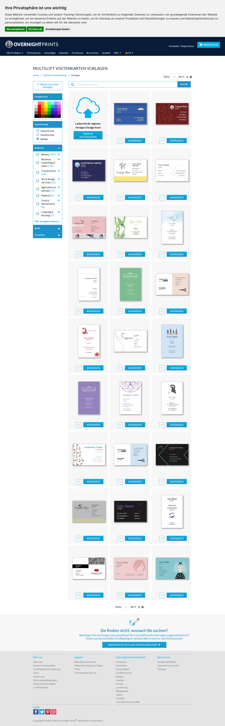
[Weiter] (187, 77)
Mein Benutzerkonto (85, 661)
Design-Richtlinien (166, 661)
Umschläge (50, 52)
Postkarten (77, 52)
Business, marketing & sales (48, 162)
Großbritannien (124, 672)
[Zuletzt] (190, 77)
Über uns (38, 661)
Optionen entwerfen (168, 665)
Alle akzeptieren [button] (16, 29)
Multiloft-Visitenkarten (55, 75)
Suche (184, 84)
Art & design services (48, 181)
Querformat (47, 130)
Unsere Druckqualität (44, 665)
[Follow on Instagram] (54, 712)
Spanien (120, 680)
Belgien (120, 676)
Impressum (39, 676)
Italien (119, 694)
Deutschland (122, 669)
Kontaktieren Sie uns (85, 672)
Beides (44, 139)
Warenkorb (210, 44)
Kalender (63, 52)
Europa (119, 683)
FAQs (77, 669)
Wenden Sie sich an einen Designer (133, 644)
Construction (48, 172)
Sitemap (161, 669)
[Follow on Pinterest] (48, 712)
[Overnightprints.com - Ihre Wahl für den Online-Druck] (31, 44)
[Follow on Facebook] (36, 712)
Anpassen (135, 140)
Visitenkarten (34, 52)
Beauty (48, 154)
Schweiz (120, 698)
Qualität (106, 52)
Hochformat (47, 134)
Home (36, 75)
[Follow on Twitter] (42, 712)
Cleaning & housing (47, 213)
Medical (47, 195)
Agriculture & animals (48, 189)
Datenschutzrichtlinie (44, 683)
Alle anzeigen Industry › (47, 221)
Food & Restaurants (48, 204)
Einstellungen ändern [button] (58, 29)
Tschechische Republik (128, 701)
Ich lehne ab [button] (35, 29)
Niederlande (122, 691)
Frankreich (121, 665)
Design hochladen (88, 135)
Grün (36, 672)
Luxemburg (121, 687)
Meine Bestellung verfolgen (89, 665)
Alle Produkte (14, 52)
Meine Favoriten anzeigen (49, 85)
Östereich (121, 661)
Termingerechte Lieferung (46, 669)
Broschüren (93, 52)
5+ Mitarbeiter (40, 687)
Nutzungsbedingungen (45, 680)
